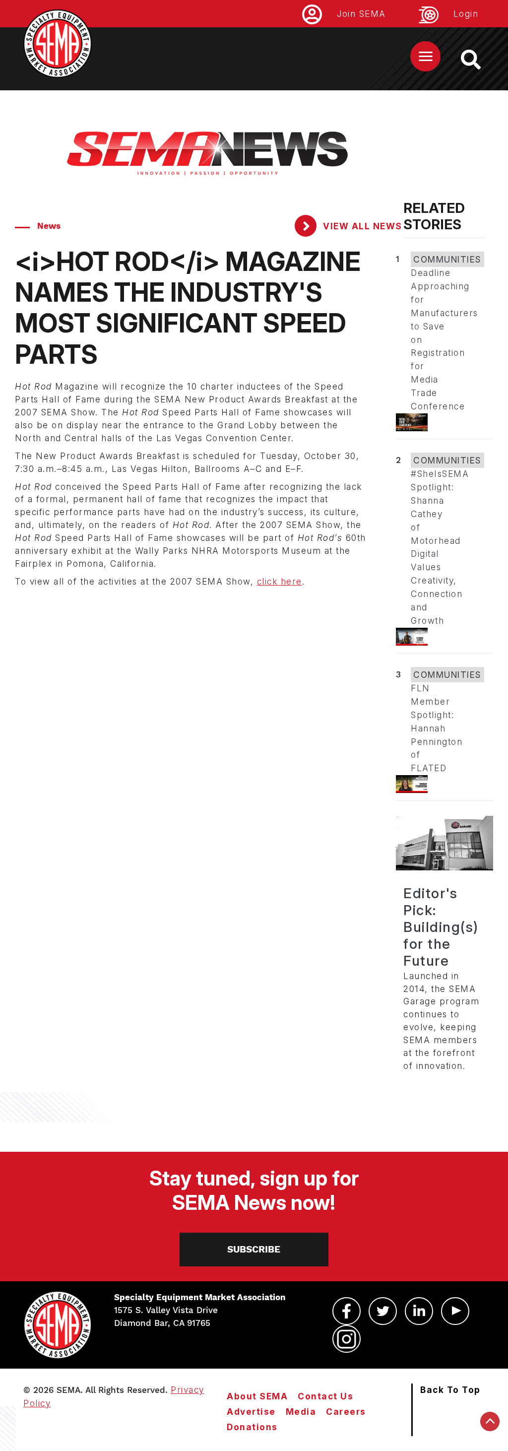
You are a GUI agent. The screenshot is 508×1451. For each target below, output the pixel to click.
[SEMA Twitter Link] (383, 1311)
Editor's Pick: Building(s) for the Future (441, 927)
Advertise (251, 1411)
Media (301, 1411)
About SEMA (257, 1396)
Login (466, 13)
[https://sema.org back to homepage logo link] (479, 59)
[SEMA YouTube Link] (455, 1311)
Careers (346, 1411)
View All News (361, 226)
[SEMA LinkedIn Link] (419, 1311)
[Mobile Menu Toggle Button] (425, 56)
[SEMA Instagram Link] (346, 1339)
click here (279, 581)
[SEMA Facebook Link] (346, 1311)
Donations (252, 1427)
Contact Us (325, 1396)
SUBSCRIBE (253, 1249)
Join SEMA (361, 13)
